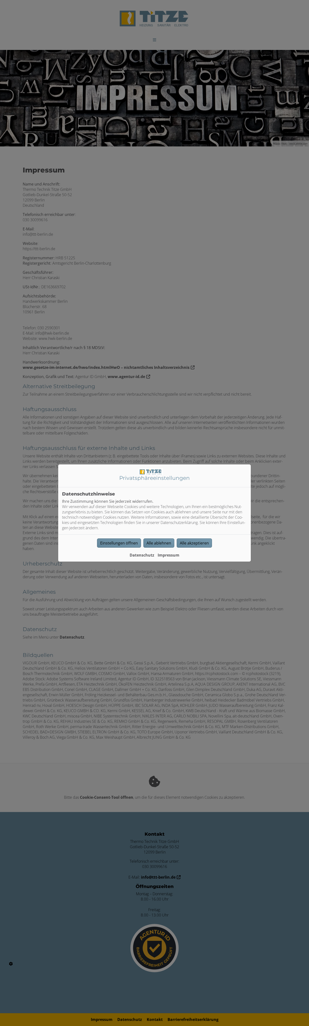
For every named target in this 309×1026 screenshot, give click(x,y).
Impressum (168, 555)
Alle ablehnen (159, 543)
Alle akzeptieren (194, 543)
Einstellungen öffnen (119, 543)
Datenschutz (142, 555)
